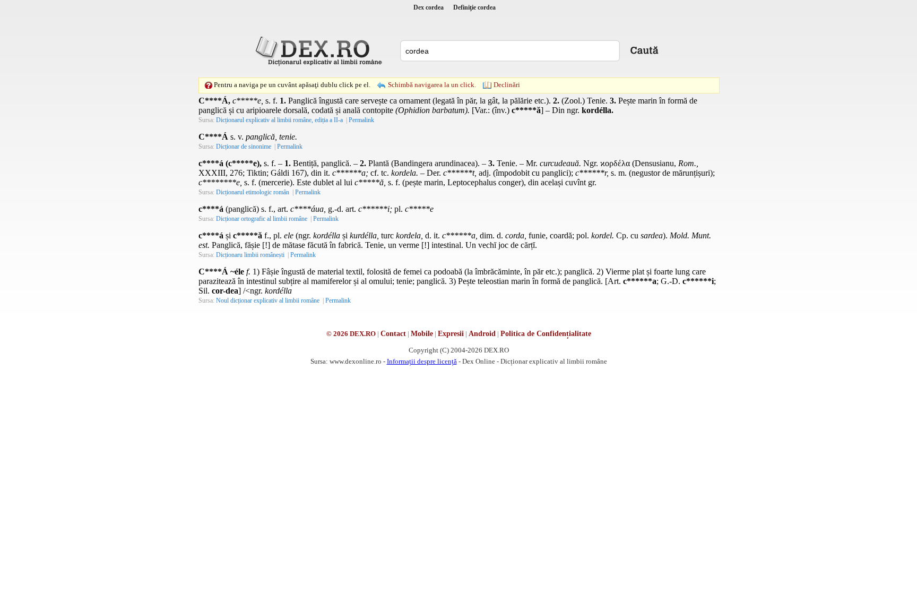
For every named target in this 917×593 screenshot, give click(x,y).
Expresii (451, 334)
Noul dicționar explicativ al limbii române (267, 300)
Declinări (507, 85)
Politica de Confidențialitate (545, 334)
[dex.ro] (321, 50)
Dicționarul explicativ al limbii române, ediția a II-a (279, 120)
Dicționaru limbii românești (250, 255)
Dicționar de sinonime (243, 146)
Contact (393, 334)
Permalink (361, 120)
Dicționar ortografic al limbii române (261, 218)
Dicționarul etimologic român (252, 192)
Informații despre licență (422, 361)
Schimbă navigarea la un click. (432, 85)
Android (482, 334)
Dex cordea (428, 7)
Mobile (422, 334)
